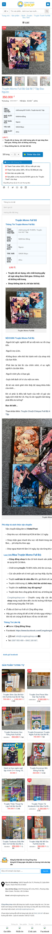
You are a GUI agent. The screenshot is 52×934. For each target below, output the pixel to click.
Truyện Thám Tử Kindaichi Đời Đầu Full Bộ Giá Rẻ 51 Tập (38, 805)
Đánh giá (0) (8, 207)
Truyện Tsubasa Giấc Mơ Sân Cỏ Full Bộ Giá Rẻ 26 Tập (13, 843)
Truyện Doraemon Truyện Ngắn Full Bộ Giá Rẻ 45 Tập (39, 733)
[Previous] (6, 50)
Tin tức (31, 924)
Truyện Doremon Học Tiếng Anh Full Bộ (13, 733)
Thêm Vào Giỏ (34, 154)
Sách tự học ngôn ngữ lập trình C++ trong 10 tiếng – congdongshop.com (13, 769)
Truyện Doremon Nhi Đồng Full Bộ (39, 769)
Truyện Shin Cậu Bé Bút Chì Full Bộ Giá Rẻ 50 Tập (13, 696)
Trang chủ (6, 16)
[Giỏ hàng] (48, 4)
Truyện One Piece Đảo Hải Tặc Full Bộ (38, 696)
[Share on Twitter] (13, 188)
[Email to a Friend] (17, 188)
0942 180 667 (31, 640)
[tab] (26, 202)
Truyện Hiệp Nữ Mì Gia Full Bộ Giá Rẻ (38, 843)
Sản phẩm (15, 16)
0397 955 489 (17, 640)
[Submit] (47, 11)
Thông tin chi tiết (9, 202)
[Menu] (4, 4)
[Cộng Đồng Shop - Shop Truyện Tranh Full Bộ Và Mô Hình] (26, 4)
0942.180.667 (38, 913)
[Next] (46, 50)
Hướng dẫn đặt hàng (11, 212)
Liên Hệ (38, 924)
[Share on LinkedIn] (26, 188)
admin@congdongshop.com (25, 909)
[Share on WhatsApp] (4, 188)
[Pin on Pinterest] (21, 188)
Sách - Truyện (26, 16)
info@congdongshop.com (27, 636)
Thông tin (14, 924)
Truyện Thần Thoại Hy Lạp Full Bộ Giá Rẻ (13, 805)
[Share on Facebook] (8, 188)
